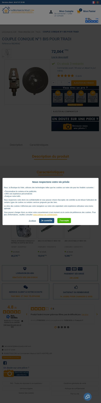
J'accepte (64, 220)
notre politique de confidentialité (45, 215)
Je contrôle (46, 220)
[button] (87, 396)
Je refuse (32, 221)
